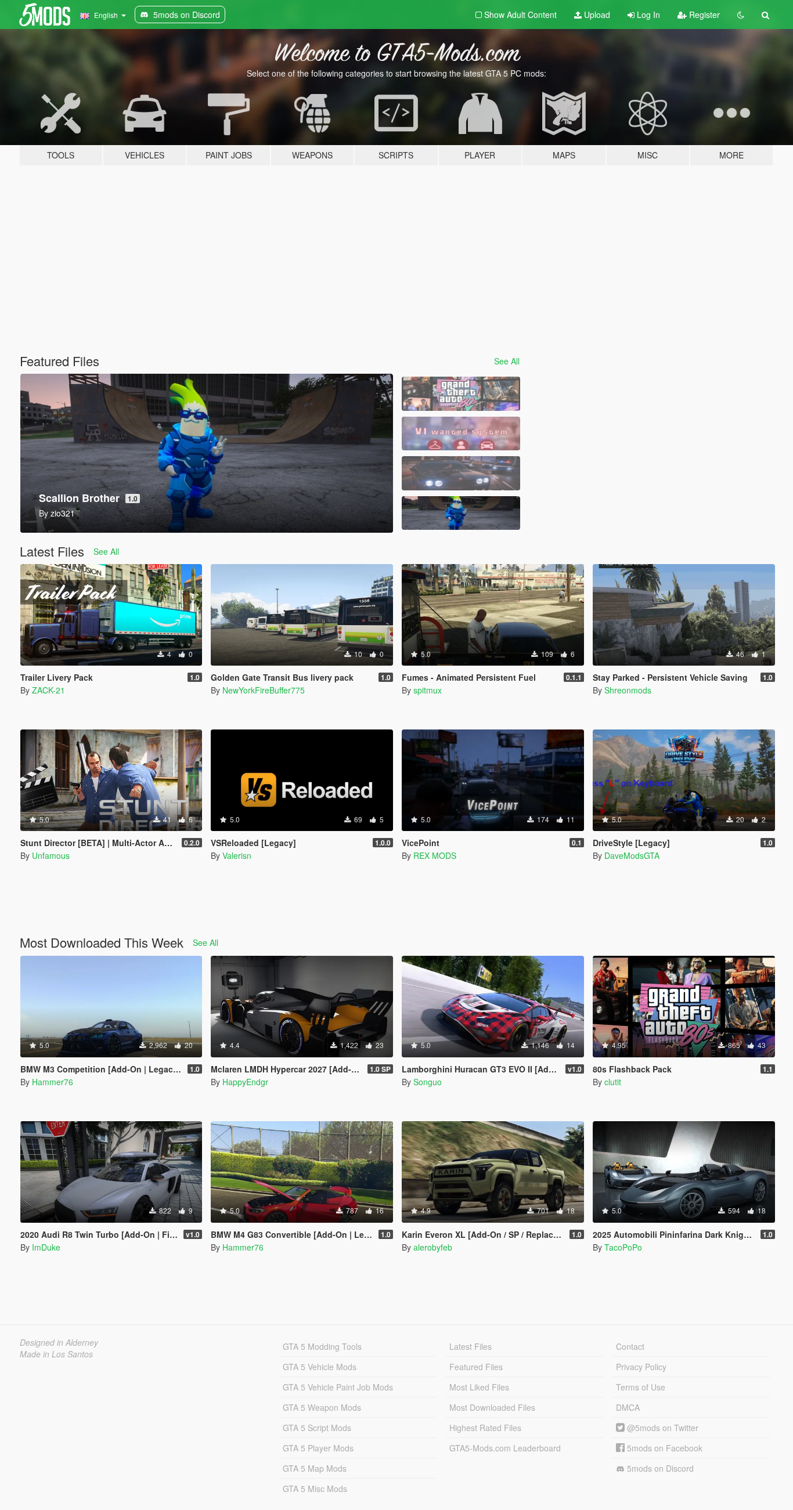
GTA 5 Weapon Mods (322, 1407)
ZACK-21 (48, 690)
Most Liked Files (479, 1387)
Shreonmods (627, 690)
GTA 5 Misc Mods (315, 1488)
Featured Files (476, 1366)
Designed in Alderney (59, 1342)
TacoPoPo (623, 1247)
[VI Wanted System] (461, 434)
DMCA (628, 1407)
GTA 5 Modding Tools (322, 1346)
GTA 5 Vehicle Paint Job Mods (338, 1387)
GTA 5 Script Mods (317, 1427)
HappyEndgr (245, 1082)
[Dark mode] (741, 14)
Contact (630, 1346)
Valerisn (236, 855)
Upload (596, 14)
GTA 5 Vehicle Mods (319, 1366)
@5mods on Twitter (661, 1427)
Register (703, 14)
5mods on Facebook (663, 1448)
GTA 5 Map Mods (315, 1468)
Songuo (427, 1082)
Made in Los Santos (56, 1354)
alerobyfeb (432, 1247)
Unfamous (51, 855)
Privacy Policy (641, 1366)
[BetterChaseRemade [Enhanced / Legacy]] (461, 473)
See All (507, 361)
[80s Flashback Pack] (461, 394)
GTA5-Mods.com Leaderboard (505, 1448)
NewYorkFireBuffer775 (263, 690)
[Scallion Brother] (461, 513)
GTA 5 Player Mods (318, 1448)
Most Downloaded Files (492, 1407)
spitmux (427, 690)
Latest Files (470, 1346)
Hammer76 (52, 1082)
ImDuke (46, 1247)
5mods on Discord (659, 1468)
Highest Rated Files (485, 1427)
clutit (612, 1082)
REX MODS (434, 855)
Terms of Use (640, 1387)
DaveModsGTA (631, 855)
